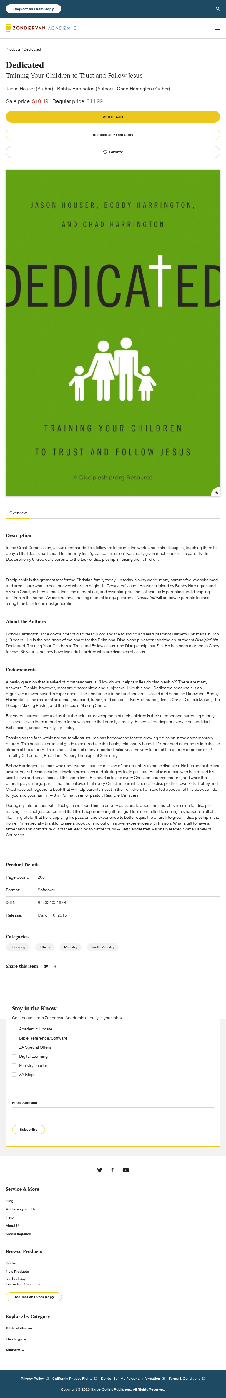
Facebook (55, 966)
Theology (17, 947)
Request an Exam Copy (33, 8)
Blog (9, 1201)
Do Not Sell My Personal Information (130, 1378)
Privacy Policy (32, 1378)
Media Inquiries (18, 1234)
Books (11, 1263)
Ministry (70, 947)
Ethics (45, 947)
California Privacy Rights (72, 1378)
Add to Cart (113, 116)
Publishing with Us (21, 1209)
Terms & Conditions (184, 1378)
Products (13, 49)
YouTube (125, 1170)
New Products (17, 1271)
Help (10, 1217)
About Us (13, 1225)
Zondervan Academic (41, 28)
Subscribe (28, 1129)
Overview (18, 513)
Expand (215, 491)
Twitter (46, 966)
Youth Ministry (103, 947)
